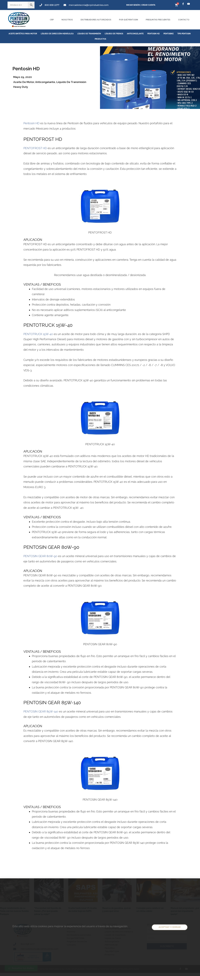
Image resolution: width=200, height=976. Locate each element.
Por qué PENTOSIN (128, 20)
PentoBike (168, 34)
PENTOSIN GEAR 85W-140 (40, 711)
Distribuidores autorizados (96, 20)
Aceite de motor (23, 82)
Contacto (183, 20)
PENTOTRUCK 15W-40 (38, 334)
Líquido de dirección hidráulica (57, 34)
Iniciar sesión (133, 5)
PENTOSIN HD (153, 34)
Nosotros (67, 20)
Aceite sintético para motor (23, 34)
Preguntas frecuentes (158, 20)
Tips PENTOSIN (184, 34)
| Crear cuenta (147, 5)
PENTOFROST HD (35, 148)
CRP (52, 20)
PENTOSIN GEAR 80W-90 (40, 556)
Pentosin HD (31, 123)
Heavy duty (20, 86)
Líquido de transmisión (89, 34)
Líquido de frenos (114, 34)
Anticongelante (135, 34)
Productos (100, 39)
